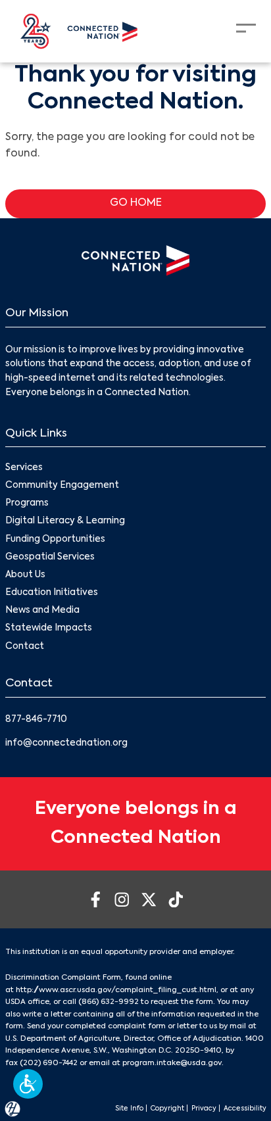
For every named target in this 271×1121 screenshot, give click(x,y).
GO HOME (136, 203)
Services (24, 468)
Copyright (167, 1108)
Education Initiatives (51, 592)
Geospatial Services (50, 557)
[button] (28, 1084)
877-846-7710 (36, 719)
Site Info (129, 1108)
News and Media (42, 610)
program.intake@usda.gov (172, 1063)
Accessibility (245, 1108)
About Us (25, 575)
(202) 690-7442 (49, 1063)
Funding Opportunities (55, 539)
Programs (27, 503)
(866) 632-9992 (108, 1002)
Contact (24, 646)
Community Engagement (62, 485)
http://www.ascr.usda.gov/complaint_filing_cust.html (116, 990)
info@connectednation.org (66, 743)
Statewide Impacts (48, 628)
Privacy (203, 1108)
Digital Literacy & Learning (65, 521)
